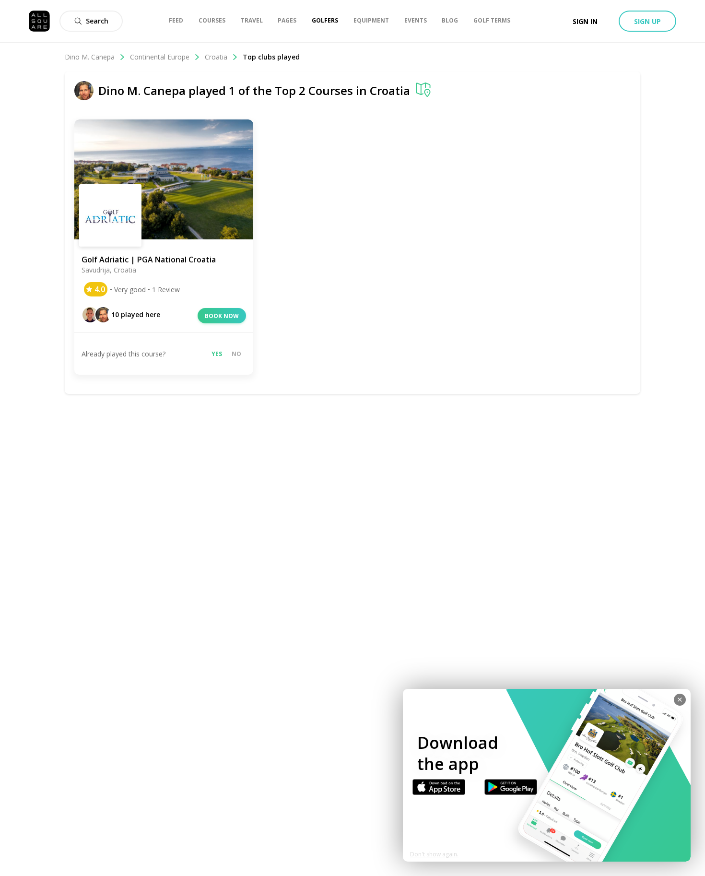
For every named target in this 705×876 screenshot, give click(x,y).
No (236, 354)
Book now (222, 316)
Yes (217, 354)
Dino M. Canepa (90, 56)
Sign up (647, 21)
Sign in (585, 21)
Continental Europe (159, 56)
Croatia (216, 56)
